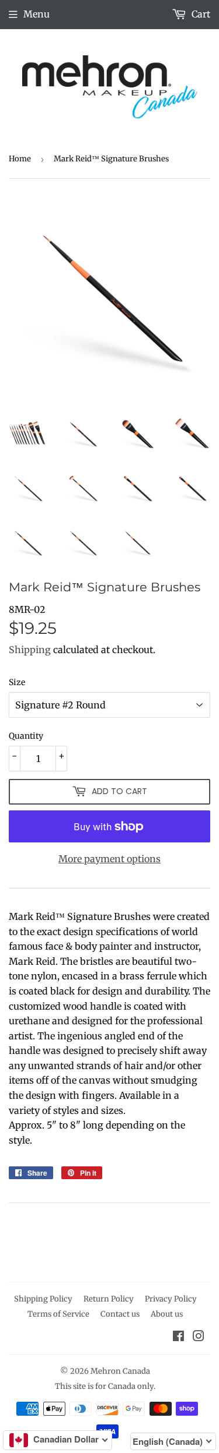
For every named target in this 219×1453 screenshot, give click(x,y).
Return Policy (109, 1299)
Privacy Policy (171, 1299)
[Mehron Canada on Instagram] (198, 1337)
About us (167, 1314)
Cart (199, 14)
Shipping (30, 649)
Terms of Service (58, 1314)
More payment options (109, 859)
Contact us (120, 1314)
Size (17, 682)
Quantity (26, 736)
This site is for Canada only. (105, 1386)
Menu (36, 14)
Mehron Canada (120, 1371)
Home (20, 159)
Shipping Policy (43, 1299)
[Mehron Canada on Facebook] (178, 1337)
